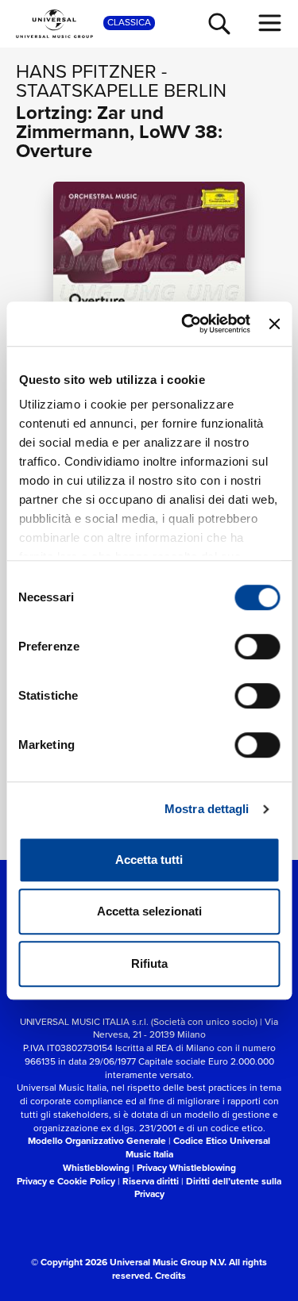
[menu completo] (270, 23)
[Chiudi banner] (274, 323)
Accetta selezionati (149, 911)
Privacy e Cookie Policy (66, 1181)
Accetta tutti (149, 859)
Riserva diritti (150, 1181)
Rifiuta (149, 963)
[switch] (257, 646)
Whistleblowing (96, 1168)
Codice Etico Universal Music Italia (198, 1147)
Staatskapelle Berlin (121, 90)
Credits (170, 1275)
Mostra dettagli (207, 809)
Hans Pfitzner (86, 71)
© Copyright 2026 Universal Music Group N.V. (128, 1262)
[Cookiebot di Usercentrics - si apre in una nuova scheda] (187, 323)
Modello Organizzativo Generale (97, 1141)
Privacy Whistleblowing (186, 1168)
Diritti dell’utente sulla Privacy (208, 1188)
